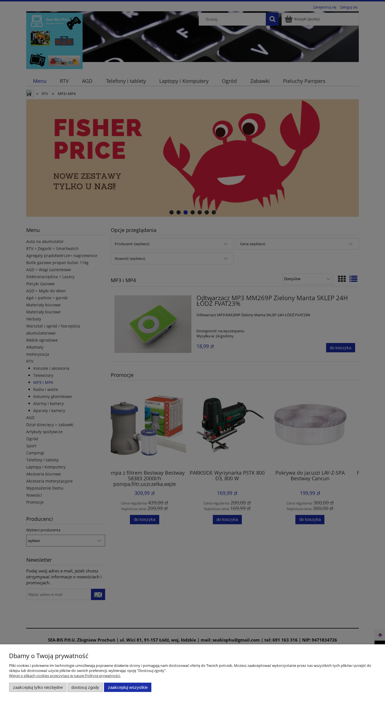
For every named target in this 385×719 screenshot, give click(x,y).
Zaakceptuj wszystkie (128, 687)
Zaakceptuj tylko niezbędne (38, 687)
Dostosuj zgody (85, 687)
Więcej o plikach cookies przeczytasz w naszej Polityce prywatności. (65, 675)
